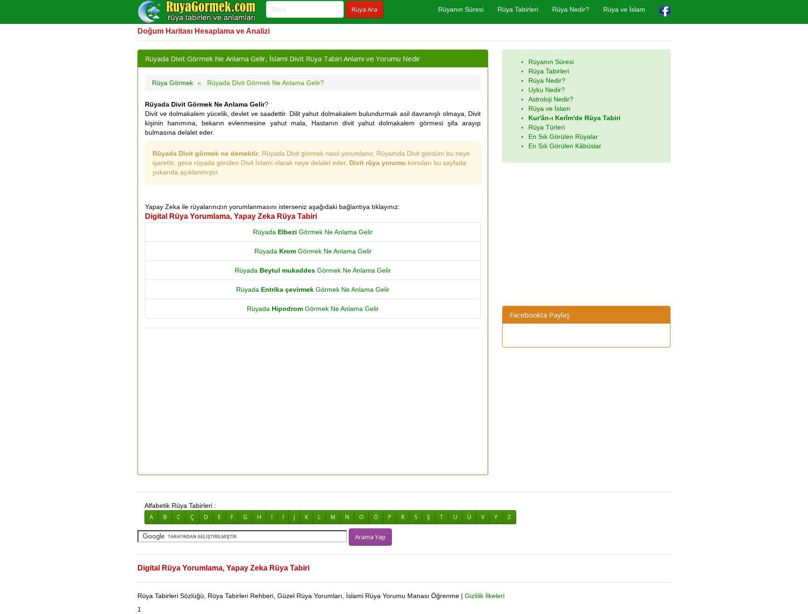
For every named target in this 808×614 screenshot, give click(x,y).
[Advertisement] (313, 402)
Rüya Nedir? (570, 9)
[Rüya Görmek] (198, 11)
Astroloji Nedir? (550, 99)
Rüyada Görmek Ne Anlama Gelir (313, 232)
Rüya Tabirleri (518, 9)
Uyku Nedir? (546, 90)
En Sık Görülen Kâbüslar (564, 146)
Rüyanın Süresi (460, 9)
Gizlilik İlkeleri (485, 596)
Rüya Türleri (546, 127)
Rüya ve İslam (624, 9)
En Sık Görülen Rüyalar (563, 136)
